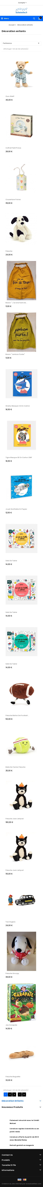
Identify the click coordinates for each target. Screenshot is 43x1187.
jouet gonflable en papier (16, 509)
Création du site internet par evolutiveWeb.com (21, 1184)
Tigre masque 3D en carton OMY (19, 457)
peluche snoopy (12, 973)
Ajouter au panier (24, 73)
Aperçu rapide (19, 73)
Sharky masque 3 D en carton (18, 406)
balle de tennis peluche (15, 767)
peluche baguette (13, 1077)
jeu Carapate (11, 1025)
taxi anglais (10, 922)
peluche (9, 251)
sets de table (11, 561)
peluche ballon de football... (17, 715)
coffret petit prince (13, 148)
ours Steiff (10, 96)
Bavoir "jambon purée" (15, 354)
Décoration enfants (12, 1100)
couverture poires (13, 199)
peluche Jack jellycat (15, 819)
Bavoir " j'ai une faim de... (16, 303)
